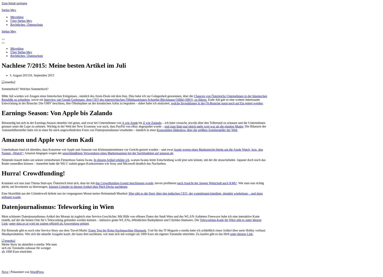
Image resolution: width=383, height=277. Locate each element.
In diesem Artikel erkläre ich (111, 160)
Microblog (17, 17)
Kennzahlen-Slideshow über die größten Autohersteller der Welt (197, 130)
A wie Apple (130, 123)
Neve (5, 272)
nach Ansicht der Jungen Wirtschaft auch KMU (207, 183)
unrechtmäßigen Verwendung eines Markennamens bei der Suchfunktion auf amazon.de (117, 153)
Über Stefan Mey (21, 21)
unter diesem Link (241, 234)
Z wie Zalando (152, 123)
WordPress (37, 272)
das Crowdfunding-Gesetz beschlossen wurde (124, 183)
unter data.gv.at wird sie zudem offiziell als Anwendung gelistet (49, 223)
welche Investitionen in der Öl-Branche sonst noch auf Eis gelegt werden (217, 103)
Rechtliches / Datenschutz (26, 24)
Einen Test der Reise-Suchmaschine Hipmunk (117, 230)
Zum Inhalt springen (14, 3)
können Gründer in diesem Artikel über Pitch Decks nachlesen (88, 186)
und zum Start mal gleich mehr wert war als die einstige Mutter (204, 126)
